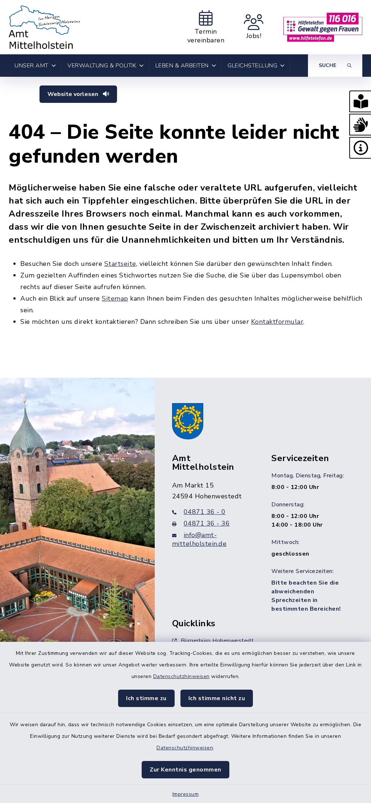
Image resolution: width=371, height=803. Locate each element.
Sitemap (115, 298)
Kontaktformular (277, 321)
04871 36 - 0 (205, 511)
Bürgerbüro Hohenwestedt (217, 641)
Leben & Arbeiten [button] (182, 66)
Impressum (185, 794)
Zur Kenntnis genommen (185, 770)
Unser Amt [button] (31, 66)
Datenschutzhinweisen (181, 676)
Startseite (120, 263)
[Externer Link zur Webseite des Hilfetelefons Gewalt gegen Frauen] (322, 27)
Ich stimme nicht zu (216, 698)
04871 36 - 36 (207, 523)
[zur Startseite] (44, 27)
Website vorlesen (73, 94)
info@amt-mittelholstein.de (199, 539)
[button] (360, 101)
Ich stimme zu (146, 698)
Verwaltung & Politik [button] (101, 66)
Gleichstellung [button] (252, 66)
